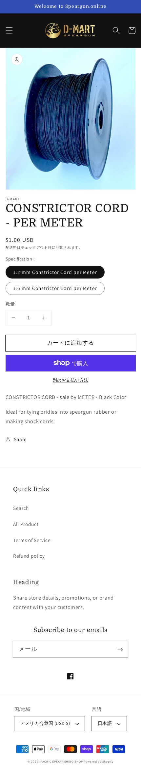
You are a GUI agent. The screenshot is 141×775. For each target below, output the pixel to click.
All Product (25, 524)
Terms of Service (32, 540)
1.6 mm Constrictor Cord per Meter (55, 288)
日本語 (105, 723)
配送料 (11, 247)
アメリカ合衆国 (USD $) (45, 723)
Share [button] (20, 439)
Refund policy (29, 555)
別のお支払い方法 (70, 380)
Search (21, 508)
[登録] (120, 649)
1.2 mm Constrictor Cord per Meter (55, 272)
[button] (9, 30)
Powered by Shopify (98, 762)
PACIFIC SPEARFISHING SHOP (61, 762)
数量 (10, 304)
